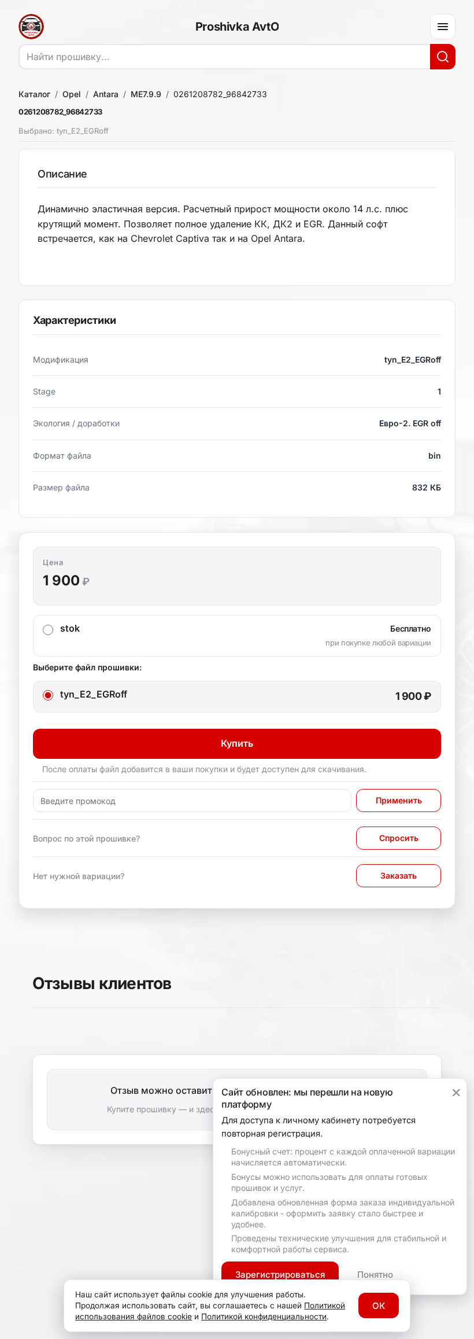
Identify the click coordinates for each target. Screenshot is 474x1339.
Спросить (399, 838)
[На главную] (31, 26)
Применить (399, 800)
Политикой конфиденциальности (264, 1316)
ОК (378, 1305)
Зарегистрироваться (280, 1274)
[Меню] (443, 26)
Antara (105, 94)
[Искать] (443, 56)
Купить (237, 743)
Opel (71, 94)
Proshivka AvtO (237, 26)
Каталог (34, 94)
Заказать (398, 875)
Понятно (375, 1274)
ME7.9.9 (146, 94)
